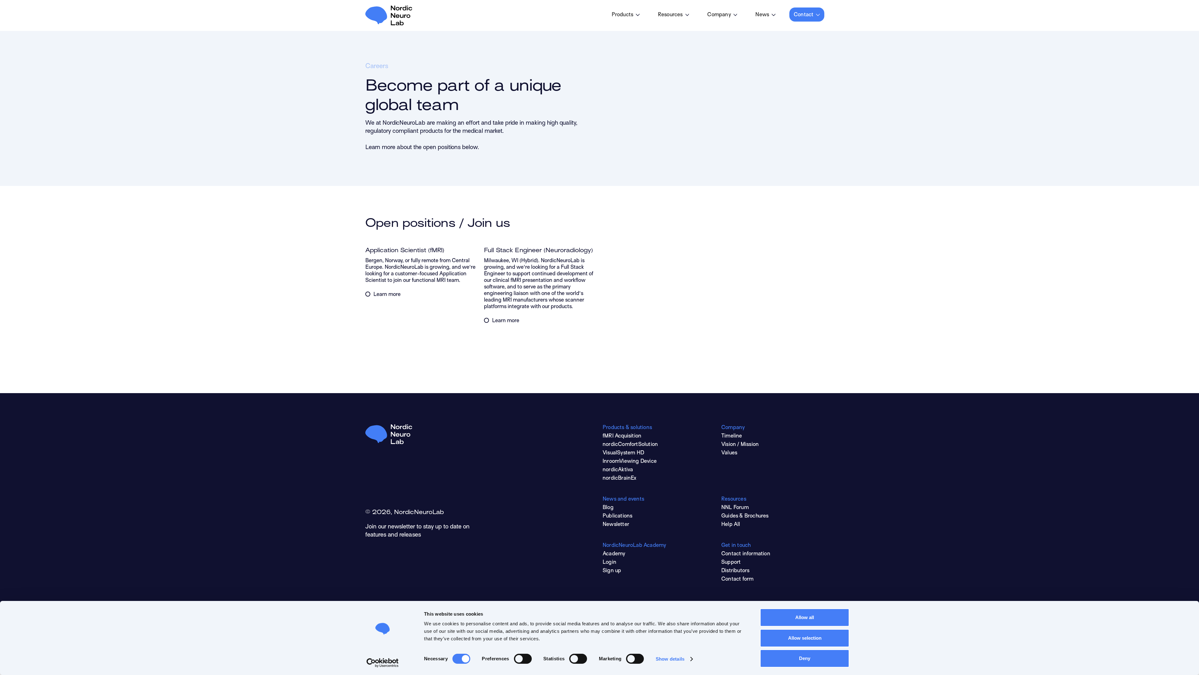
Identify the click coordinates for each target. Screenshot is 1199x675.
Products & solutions (627, 427)
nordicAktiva (618, 470)
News (762, 15)
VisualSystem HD (623, 453)
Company (719, 15)
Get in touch (736, 545)
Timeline (731, 436)
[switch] (523, 659)
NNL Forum (735, 507)
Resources (670, 15)
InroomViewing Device (630, 461)
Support (731, 562)
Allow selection (805, 638)
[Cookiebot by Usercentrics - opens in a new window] (382, 663)
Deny (804, 658)
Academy (614, 554)
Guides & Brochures (745, 516)
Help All (730, 524)
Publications (617, 516)
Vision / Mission (740, 444)
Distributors (735, 570)
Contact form (737, 579)
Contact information (745, 554)
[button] (625, 15)
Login (609, 562)
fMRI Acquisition (622, 436)
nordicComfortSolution (630, 444)
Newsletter (616, 524)
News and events (623, 499)
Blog (608, 507)
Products (623, 15)
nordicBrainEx (620, 478)
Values (729, 453)
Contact (803, 15)
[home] (389, 15)
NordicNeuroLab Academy (634, 545)
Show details (670, 659)
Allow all (804, 617)
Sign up (612, 570)
